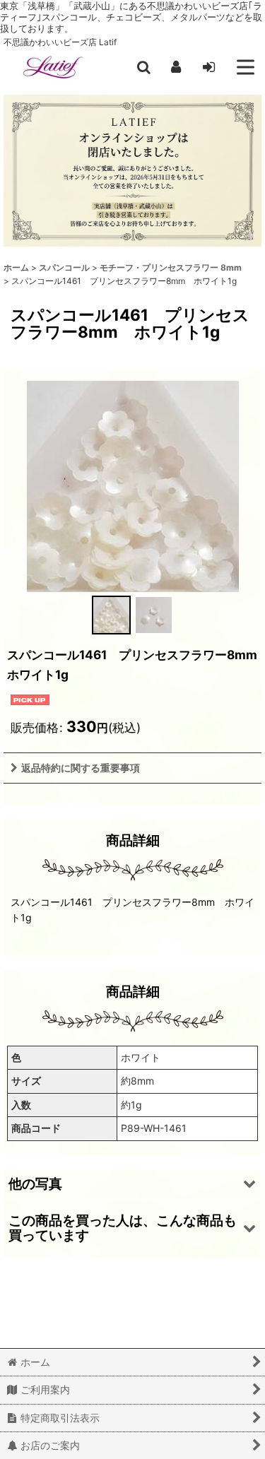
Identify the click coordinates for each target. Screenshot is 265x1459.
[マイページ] (176, 67)
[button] (143, 67)
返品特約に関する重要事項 (80, 768)
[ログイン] (208, 67)
